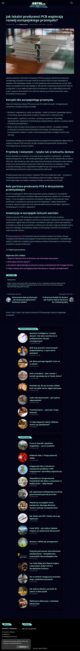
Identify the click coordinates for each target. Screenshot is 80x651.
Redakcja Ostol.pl (24, 24)
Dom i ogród (11, 275)
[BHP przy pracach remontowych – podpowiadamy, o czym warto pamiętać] (23, 351)
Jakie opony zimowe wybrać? (19, 262)
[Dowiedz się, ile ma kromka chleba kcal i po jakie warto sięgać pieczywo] (23, 387)
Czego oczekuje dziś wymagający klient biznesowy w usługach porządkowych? (38, 268)
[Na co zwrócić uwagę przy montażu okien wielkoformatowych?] (23, 579)
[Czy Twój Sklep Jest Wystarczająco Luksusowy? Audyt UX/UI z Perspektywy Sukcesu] (23, 566)
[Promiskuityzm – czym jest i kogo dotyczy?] (23, 412)
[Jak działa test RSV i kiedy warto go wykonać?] (23, 518)
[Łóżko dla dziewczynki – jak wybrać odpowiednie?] (23, 400)
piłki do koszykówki (29, 629)
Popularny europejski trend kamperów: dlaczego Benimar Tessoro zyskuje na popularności (44, 505)
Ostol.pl (35, 648)
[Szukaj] (71, 3)
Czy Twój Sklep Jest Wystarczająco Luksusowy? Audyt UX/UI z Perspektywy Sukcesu (44, 566)
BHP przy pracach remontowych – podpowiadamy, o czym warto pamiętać (44, 350)
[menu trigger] (4, 3)
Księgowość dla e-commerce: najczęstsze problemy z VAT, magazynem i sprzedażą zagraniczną (46, 469)
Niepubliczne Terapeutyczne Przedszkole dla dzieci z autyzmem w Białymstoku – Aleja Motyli (46, 481)
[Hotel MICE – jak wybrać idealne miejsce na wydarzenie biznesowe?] (23, 530)
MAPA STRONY (43, 648)
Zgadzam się (22, 647)
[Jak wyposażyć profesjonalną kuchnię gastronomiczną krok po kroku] (23, 494)
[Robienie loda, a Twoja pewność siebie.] (23, 457)
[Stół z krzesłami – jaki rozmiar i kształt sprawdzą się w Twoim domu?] (23, 375)
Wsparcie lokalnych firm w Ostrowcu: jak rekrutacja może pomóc (33, 258)
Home (8, 312)
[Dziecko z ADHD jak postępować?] (23, 542)
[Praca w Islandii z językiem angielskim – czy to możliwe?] (23, 445)
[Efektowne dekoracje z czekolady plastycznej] (23, 603)
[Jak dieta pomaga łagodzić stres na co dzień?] (23, 363)
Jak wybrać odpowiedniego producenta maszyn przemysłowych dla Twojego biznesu (40, 265)
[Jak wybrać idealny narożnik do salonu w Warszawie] (23, 591)
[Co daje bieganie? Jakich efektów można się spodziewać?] (23, 424)
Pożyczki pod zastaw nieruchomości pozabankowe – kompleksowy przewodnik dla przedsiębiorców (45, 554)
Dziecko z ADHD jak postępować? (44, 541)
